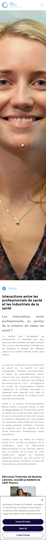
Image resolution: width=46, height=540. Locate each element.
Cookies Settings (23, 535)
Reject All (23, 528)
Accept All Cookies (23, 522)
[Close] (42, 500)
